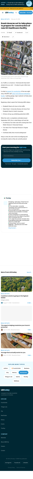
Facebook (20, 32)
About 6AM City (5, 442)
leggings (10, 224)
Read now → (28, 3)
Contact (3, 450)
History (14, 372)
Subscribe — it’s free (25, 12)
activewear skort (13, 207)
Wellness (16, 381)
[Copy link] (13, 37)
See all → (29, 272)
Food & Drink (4, 402)
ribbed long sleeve (24, 216)
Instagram (8, 462)
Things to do (8, 377)
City (7, 372)
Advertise (3, 437)
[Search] (16, 12)
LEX (9, 12)
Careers (3, 446)
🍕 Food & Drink (16, 368)
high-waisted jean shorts (18, 221)
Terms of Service (20, 467)
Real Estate (5, 19)
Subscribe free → (16, 160)
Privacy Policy (11, 467)
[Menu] (2, 12)
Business (26, 368)
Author (6, 368)
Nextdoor (6, 37)
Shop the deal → (12, 228)
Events (18, 377)
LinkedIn (25, 462)
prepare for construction (14, 91)
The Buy (26, 377)
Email (10, 32)
